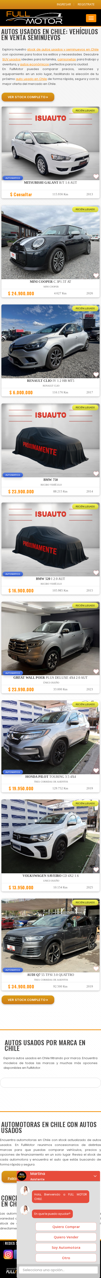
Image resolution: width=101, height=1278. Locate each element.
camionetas (66, 59)
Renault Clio (51, 385)
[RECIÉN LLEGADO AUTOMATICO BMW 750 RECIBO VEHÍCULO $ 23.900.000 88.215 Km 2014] (50, 497)
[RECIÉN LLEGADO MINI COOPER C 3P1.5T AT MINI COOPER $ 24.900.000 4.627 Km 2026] (50, 299)
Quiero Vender (66, 1237)
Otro (66, 1257)
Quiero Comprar (66, 1226)
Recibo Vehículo (51, 484)
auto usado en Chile (31, 79)
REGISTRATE (86, 4)
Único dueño (51, 682)
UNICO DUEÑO (51, 880)
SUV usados (11, 59)
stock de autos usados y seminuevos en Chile (63, 49)
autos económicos (34, 64)
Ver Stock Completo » (28, 97)
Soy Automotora (66, 1247)
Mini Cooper (51, 286)
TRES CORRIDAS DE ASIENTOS (51, 781)
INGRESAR (64, 4)
